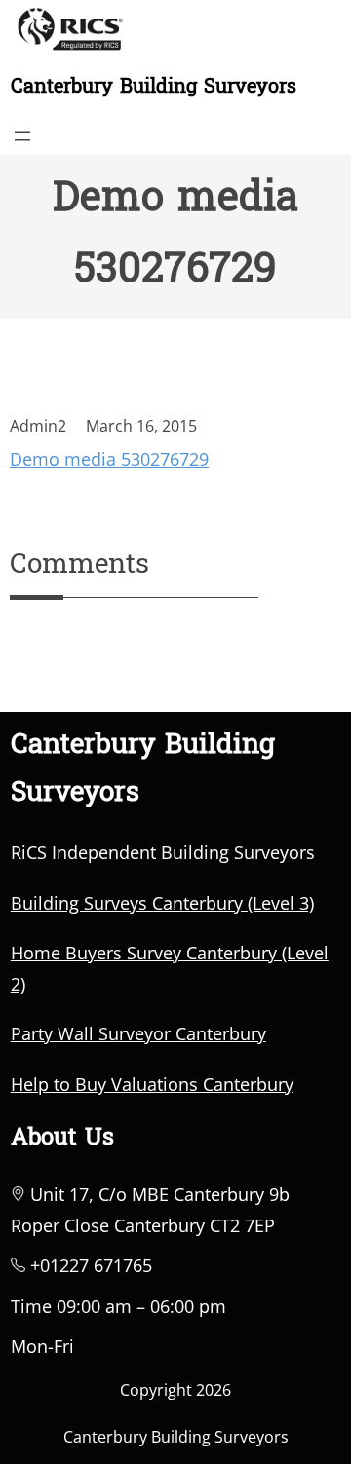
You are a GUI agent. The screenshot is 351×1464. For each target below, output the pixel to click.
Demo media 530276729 (109, 458)
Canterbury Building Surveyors (153, 87)
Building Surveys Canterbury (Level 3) (162, 903)
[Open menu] (22, 136)
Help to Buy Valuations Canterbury (152, 1084)
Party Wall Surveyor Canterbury (138, 1033)
